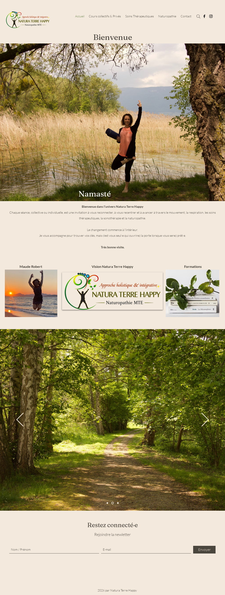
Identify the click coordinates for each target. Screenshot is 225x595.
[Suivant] (205, 420)
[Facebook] (204, 16)
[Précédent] (20, 420)
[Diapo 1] (107, 503)
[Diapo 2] (112, 503)
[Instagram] (211, 16)
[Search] (198, 16)
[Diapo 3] (117, 503)
